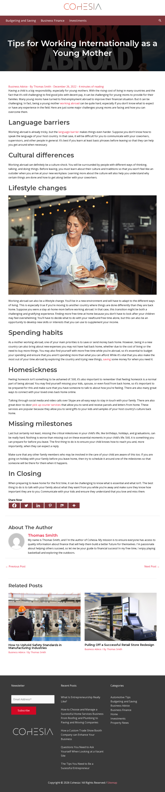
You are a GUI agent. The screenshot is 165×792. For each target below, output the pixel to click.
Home (114, 714)
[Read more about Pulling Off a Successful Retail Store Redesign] (121, 616)
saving (107, 359)
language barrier (69, 132)
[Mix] (62, 505)
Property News (120, 723)
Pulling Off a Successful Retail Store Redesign (119, 645)
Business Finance (121, 710)
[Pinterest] (50, 505)
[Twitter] (26, 505)
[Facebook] (14, 505)
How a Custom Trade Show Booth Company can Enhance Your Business (81, 735)
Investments (118, 718)
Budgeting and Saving (124, 701)
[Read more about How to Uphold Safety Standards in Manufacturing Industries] (44, 616)
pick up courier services (46, 405)
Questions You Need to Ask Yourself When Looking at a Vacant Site (82, 751)
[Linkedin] (38, 505)
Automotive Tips (121, 697)
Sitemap (112, 782)
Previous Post (15, 566)
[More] (74, 505)
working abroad (69, 103)
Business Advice (18, 86)
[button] (160, 20)
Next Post (152, 566)
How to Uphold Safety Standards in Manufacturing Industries (35, 646)
